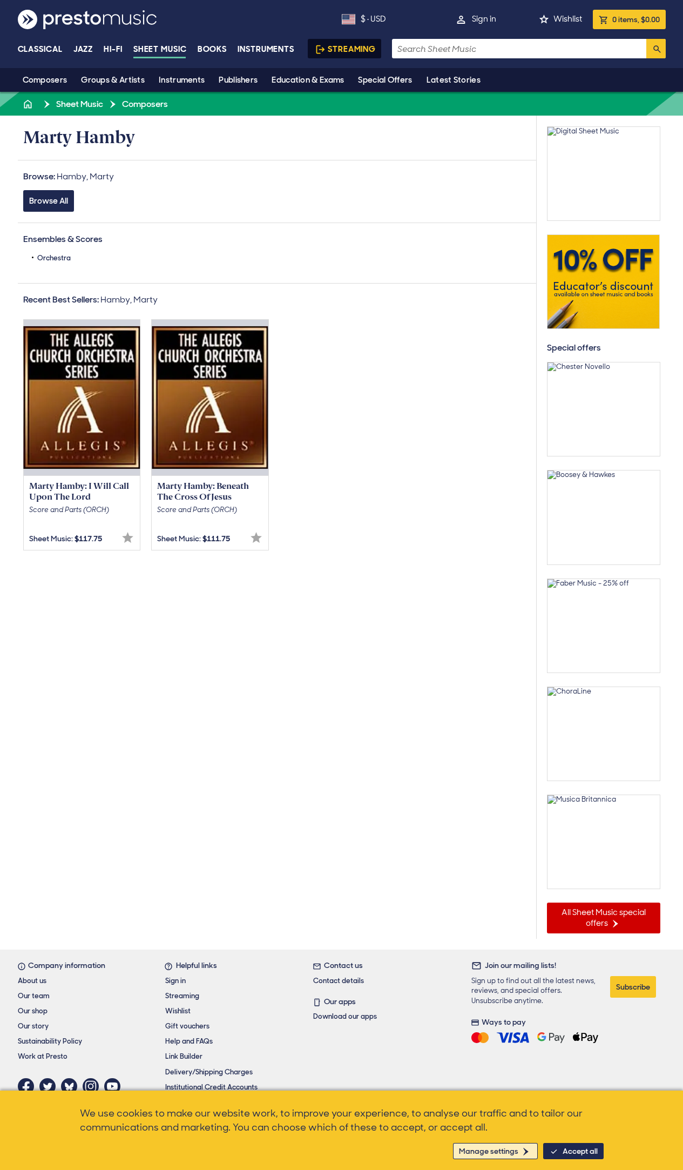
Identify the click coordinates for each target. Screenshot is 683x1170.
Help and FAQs (189, 1041)
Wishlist (567, 19)
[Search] (656, 48)
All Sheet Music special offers (604, 918)
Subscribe (633, 987)
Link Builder (183, 1056)
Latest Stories (454, 80)
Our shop (33, 1011)
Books (212, 49)
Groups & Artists (113, 80)
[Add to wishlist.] (127, 537)
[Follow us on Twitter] (50, 1086)
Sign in (484, 19)
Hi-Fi (113, 49)
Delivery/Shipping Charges (209, 1072)
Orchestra (54, 258)
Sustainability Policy (50, 1041)
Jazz (83, 49)
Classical (40, 49)
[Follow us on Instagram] (93, 1086)
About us (32, 980)
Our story (33, 1026)
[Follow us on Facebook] (28, 1086)
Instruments (182, 80)
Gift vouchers (187, 1026)
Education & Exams (308, 80)
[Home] (29, 104)
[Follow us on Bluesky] (72, 1086)
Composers (45, 80)
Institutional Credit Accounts (211, 1087)
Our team (34, 995)
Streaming (352, 49)
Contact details (338, 980)
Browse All (48, 201)
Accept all (580, 1151)
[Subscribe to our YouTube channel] (115, 1086)
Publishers (238, 80)
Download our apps (345, 1016)
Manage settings (488, 1151)
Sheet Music (160, 49)
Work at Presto (42, 1056)
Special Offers (385, 80)
